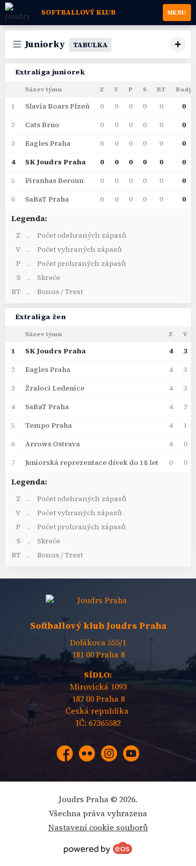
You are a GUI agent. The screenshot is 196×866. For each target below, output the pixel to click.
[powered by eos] (98, 848)
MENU (176, 13)
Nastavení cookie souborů (98, 827)
